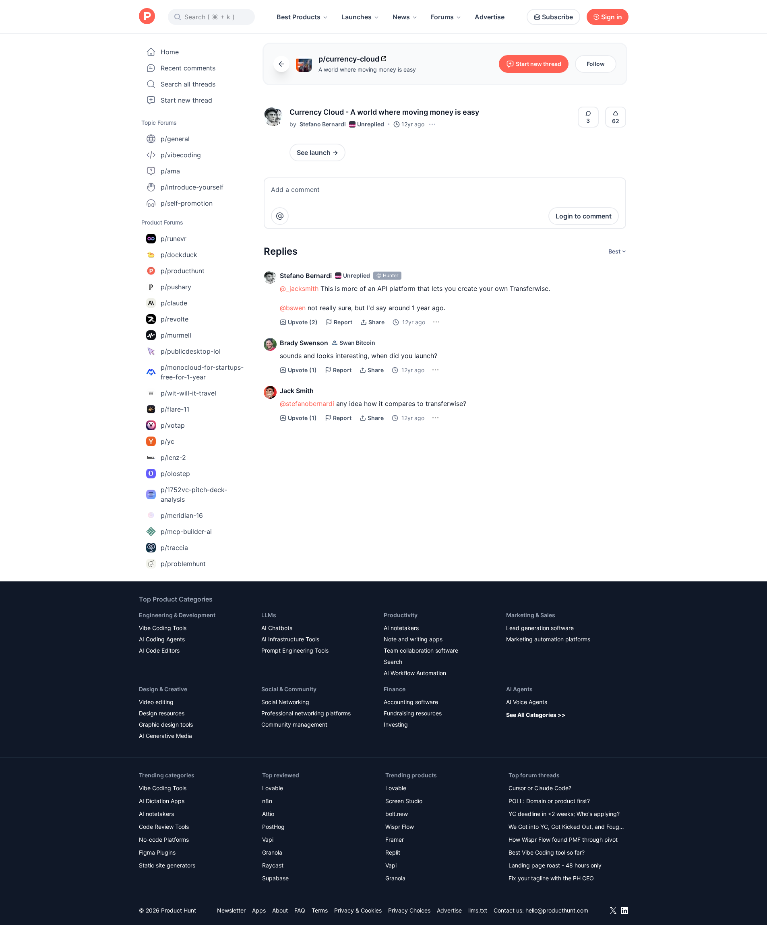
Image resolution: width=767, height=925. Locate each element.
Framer (394, 839)
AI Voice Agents (526, 701)
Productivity (401, 615)
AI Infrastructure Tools (290, 639)
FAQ (299, 910)
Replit (392, 852)
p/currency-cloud (348, 59)
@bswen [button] (293, 308)
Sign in (611, 17)
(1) (302, 370)
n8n (267, 800)
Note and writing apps (413, 639)
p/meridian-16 (182, 515)
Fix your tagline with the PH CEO (551, 878)
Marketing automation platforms (548, 639)
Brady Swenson (304, 343)
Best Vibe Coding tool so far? (547, 852)
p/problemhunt (183, 564)
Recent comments (188, 68)
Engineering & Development (177, 615)
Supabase (275, 878)
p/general (175, 139)
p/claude (174, 303)
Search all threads (188, 84)
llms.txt (477, 910)
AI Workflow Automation (415, 673)
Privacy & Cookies (358, 910)
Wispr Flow (399, 826)
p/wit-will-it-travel (188, 393)
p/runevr (173, 239)
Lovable (272, 788)
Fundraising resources (413, 713)
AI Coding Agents (162, 639)
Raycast (272, 865)
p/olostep (175, 474)
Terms (320, 910)
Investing (396, 724)
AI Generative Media (165, 735)
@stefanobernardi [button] (307, 404)
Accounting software (411, 701)
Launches (356, 17)
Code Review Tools (164, 826)
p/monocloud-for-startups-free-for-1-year (202, 372)
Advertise (489, 17)
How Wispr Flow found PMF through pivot (563, 839)
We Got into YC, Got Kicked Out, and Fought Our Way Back (566, 827)
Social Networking (285, 701)
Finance (394, 689)
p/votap (173, 425)
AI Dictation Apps (161, 800)
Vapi (267, 839)
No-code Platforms (164, 839)
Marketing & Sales (530, 615)
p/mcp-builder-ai (186, 531)
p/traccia (174, 548)
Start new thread (186, 100)
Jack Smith (297, 391)
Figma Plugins (157, 852)
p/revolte (174, 319)
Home (170, 52)
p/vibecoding (181, 155)
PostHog (273, 826)
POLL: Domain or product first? (549, 800)
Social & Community (288, 689)
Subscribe (557, 17)
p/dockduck (179, 255)
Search (393, 661)
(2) (303, 322)
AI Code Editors (159, 650)
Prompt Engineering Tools (295, 650)
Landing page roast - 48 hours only (555, 865)
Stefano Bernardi (323, 124)
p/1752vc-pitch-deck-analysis (194, 494)
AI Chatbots (276, 627)
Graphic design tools (166, 724)
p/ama (170, 171)
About (280, 910)
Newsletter (231, 910)
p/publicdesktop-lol (191, 351)
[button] (273, 116)
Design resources (161, 713)
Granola (272, 852)
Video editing (156, 701)
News (401, 17)
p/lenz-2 (173, 457)
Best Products (298, 17)
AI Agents (519, 689)
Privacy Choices (409, 910)
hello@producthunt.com (556, 910)
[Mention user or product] (280, 216)
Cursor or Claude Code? (540, 788)
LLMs (268, 615)
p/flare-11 (175, 409)
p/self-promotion (187, 203)
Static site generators (167, 865)
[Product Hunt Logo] (147, 16)
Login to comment (584, 216)
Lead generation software (540, 627)
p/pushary (176, 287)
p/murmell (176, 335)
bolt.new (396, 813)
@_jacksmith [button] (299, 288)
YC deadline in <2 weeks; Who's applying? (564, 813)
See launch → (317, 152)
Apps (259, 910)
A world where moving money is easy (367, 69)
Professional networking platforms (306, 713)
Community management (294, 724)
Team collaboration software (421, 650)
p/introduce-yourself (192, 187)
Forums (442, 17)
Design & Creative (163, 689)
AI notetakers (401, 627)
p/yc (167, 441)
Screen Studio (403, 800)
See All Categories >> (536, 714)
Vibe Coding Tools (162, 627)
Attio (268, 813)
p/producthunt (183, 271)
